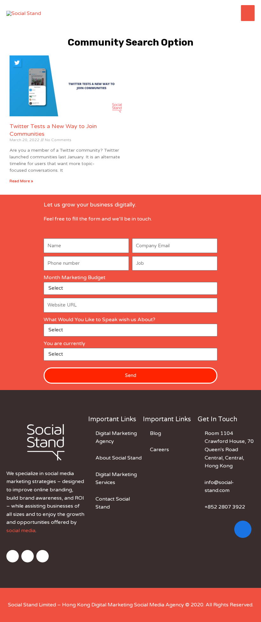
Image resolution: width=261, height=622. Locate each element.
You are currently (64, 343)
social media (20, 530)
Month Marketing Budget (74, 277)
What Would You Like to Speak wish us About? (99, 319)
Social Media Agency (159, 605)
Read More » (21, 181)
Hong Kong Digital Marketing (97, 605)
